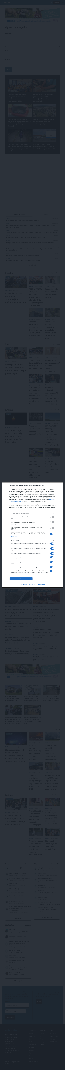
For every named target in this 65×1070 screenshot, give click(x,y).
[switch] (52, 517)
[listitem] (32, 513)
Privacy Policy (41, 584)
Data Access (32, 584)
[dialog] (32, 535)
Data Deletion (23, 584)
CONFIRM (21, 578)
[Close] (59, 485)
